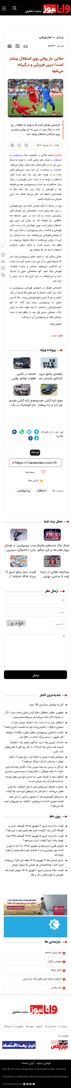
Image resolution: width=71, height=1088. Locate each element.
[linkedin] (14, 431)
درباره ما (63, 1026)
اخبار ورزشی (45, 37)
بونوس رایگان (54, 961)
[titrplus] (59, 1045)
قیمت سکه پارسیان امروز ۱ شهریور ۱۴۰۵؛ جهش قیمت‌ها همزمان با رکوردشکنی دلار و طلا (34, 872)
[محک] (35, 905)
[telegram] (36, 431)
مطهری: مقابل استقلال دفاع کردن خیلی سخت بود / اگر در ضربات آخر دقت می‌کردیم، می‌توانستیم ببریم (34, 714)
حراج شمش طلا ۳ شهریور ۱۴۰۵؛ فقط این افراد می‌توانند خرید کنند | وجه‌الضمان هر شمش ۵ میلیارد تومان (33, 862)
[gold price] (3, 263)
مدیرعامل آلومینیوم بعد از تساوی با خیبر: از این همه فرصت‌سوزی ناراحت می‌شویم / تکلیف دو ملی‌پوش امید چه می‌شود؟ (33, 801)
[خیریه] (35, 927)
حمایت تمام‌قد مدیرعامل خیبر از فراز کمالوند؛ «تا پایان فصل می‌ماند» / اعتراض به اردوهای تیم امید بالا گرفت (34, 789)
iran (4, 1069)
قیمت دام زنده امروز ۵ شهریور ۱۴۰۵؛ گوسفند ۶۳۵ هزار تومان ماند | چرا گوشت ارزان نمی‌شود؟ (34, 838)
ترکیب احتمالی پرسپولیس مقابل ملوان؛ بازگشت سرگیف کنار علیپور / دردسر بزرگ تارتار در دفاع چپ (34, 734)
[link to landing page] (46, 8)
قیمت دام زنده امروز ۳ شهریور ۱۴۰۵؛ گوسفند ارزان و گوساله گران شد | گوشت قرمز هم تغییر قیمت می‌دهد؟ (34, 828)
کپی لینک (35, 452)
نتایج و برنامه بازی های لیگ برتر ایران (42, 979)
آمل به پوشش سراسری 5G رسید (46, 705)
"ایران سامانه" (28, 1063)
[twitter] (29, 431)
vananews (27, 1069)
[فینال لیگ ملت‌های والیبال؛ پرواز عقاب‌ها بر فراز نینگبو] (52, 535)
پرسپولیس (17, 155)
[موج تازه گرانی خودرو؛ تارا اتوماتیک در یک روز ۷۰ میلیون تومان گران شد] (22, 390)
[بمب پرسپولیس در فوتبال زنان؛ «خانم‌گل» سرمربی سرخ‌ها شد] (19, 535)
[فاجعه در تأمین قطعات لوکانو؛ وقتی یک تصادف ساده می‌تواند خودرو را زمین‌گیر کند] (22, 363)
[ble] (36, 438)
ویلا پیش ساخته (53, 953)
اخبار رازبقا (56, 970)
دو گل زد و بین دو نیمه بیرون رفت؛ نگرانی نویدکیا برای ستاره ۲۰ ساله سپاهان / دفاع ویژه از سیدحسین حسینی (34, 769)
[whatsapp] (22, 431)
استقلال (57, 160)
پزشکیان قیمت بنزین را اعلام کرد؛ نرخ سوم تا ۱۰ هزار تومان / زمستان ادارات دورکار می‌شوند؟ (36, 759)
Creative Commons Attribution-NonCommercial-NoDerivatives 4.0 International (35, 1076)
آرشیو (39, 1026)
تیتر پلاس (56, 988)
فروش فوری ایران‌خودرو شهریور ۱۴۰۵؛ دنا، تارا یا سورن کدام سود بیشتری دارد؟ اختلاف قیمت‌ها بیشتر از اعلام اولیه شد (34, 850)
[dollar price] (3, 256)
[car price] (3, 270)
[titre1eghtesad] (19, 1045)
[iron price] (3, 277)
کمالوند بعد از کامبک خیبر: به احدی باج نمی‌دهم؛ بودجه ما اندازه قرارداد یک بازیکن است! (34, 779)
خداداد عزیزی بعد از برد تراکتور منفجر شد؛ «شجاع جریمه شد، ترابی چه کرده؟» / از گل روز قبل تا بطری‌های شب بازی (34, 747)
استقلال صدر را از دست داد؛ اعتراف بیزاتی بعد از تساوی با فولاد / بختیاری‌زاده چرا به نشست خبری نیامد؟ (33, 724)
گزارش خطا (33, 481)
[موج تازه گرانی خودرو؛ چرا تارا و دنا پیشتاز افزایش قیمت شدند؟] (49, 390)
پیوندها (30, 1026)
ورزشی (59, 37)
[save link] (18, 46)
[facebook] (30, 438)
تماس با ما (50, 1026)
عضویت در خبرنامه (13, 1026)
